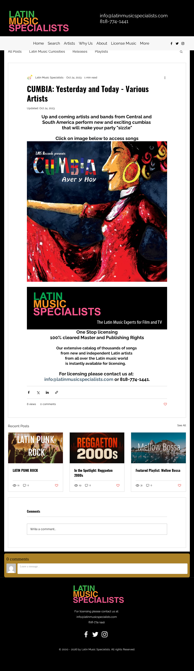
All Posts (15, 51)
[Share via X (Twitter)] (38, 392)
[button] (181, 51)
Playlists (101, 51)
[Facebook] (86, 634)
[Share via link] (56, 392)
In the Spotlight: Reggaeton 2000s (93, 473)
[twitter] (177, 43)
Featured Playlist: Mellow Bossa (158, 470)
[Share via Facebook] (29, 392)
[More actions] (165, 77)
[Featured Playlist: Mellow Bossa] (158, 448)
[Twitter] (95, 634)
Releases (80, 51)
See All (181, 425)
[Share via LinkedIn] (47, 392)
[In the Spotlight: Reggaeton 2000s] (97, 448)
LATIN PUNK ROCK (25, 470)
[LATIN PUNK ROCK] (35, 448)
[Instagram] (183, 43)
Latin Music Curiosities (47, 51)
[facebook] (171, 43)
